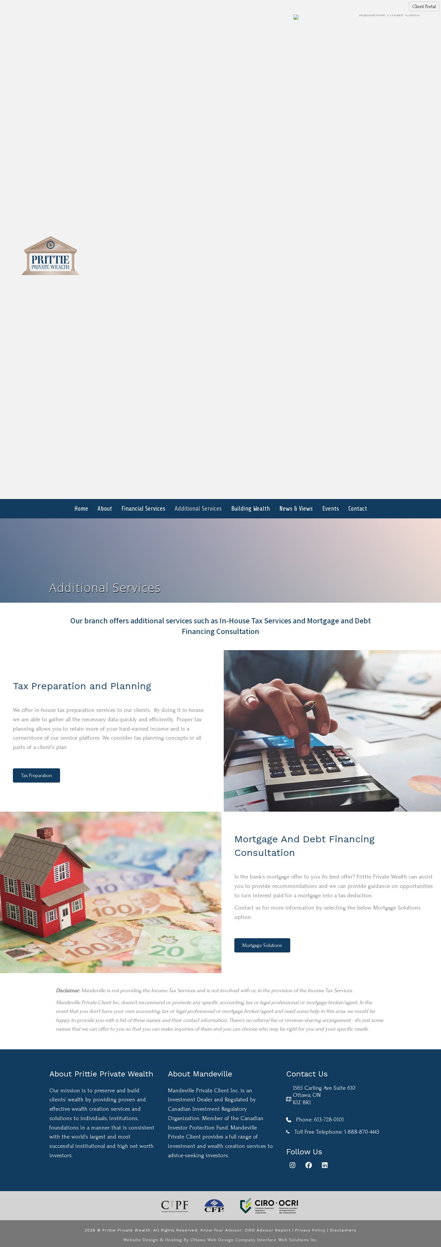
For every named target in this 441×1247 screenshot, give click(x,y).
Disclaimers (343, 1230)
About (104, 508)
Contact (357, 508)
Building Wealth (250, 508)
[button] (292, 1165)
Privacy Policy (310, 1230)
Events (330, 508)
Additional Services (198, 508)
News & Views (296, 508)
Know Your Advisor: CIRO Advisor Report (245, 1230)
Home (81, 508)
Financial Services (143, 508)
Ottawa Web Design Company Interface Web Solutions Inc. (254, 1239)
